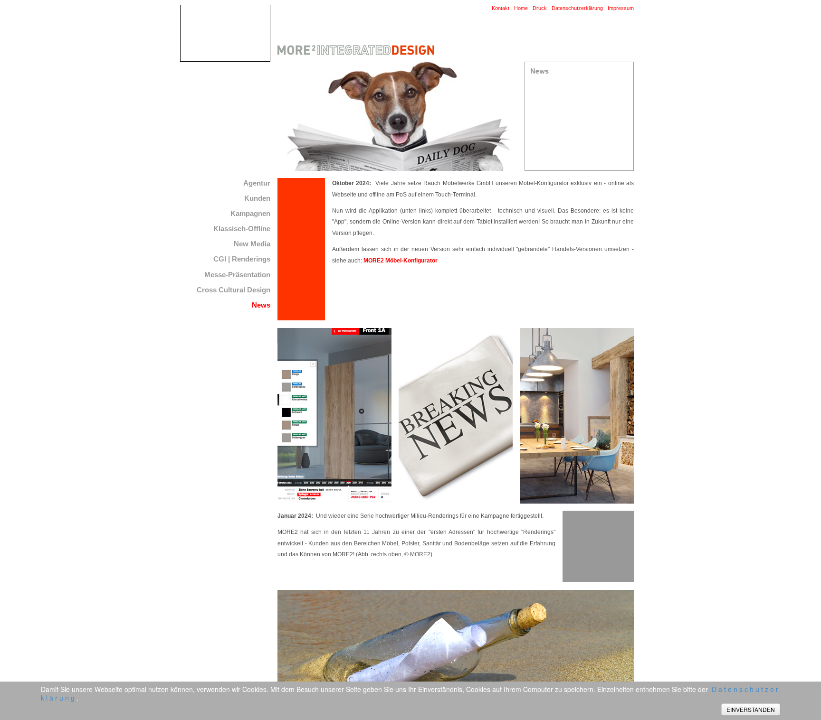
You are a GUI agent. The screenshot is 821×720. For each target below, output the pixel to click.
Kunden (257, 198)
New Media (252, 244)
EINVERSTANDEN (750, 709)
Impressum (621, 8)
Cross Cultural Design (233, 290)
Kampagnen (250, 213)
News (261, 305)
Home (521, 8)
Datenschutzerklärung (577, 8)
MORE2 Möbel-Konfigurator (400, 260)
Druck (540, 8)
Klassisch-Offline (241, 228)
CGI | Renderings (241, 259)
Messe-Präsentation (237, 275)
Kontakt (500, 8)
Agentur (256, 183)
